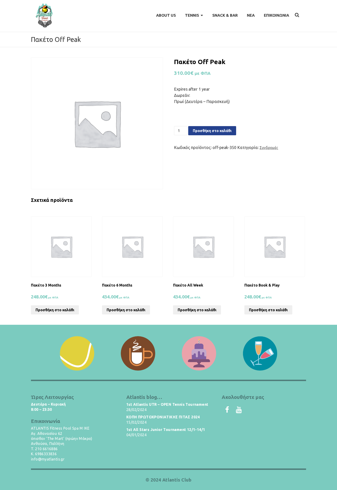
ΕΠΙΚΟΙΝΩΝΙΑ (276, 15)
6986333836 (46, 454)
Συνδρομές (269, 148)
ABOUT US (166, 15)
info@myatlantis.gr (47, 459)
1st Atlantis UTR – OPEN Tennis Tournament (167, 404)
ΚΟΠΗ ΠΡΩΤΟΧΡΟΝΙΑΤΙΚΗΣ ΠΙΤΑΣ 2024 (163, 417)
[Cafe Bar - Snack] (138, 353)
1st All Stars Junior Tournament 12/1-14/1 (165, 430)
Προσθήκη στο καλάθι (212, 131)
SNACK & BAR (225, 15)
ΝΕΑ (251, 15)
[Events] (260, 353)
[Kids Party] (199, 353)
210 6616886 (46, 449)
